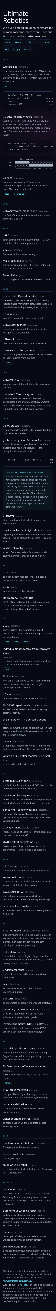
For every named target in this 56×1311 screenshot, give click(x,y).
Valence (23, 1284)
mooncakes (19, 194)
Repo (7, 86)
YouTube (45, 42)
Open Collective (23, 49)
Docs (7, 42)
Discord (31, 42)
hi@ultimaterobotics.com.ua (17, 1280)
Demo (7, 362)
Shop (7, 49)
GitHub (18, 42)
